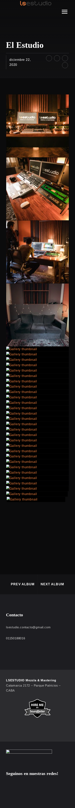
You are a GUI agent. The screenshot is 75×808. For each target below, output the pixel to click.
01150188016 (15, 638)
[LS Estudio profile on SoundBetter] (37, 708)
